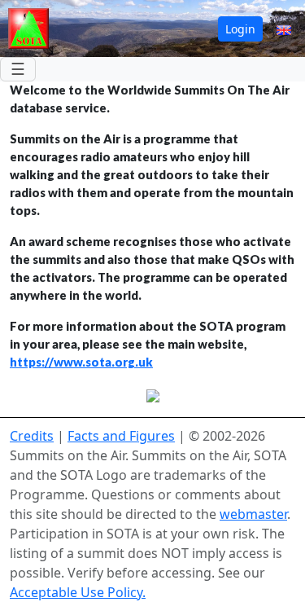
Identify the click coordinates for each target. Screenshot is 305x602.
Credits (32, 436)
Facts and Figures (121, 436)
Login (240, 29)
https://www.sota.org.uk (81, 362)
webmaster (253, 514)
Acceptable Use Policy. (78, 592)
